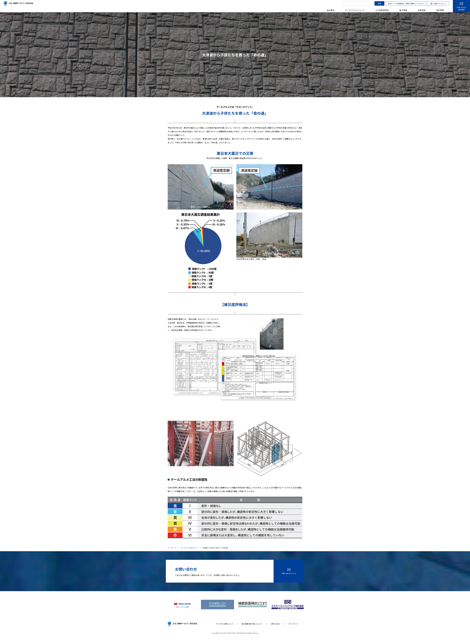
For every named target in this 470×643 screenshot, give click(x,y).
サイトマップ (293, 624)
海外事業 (440, 10)
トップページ (172, 548)
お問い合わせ (275, 624)
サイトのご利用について (224, 624)
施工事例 (403, 10)
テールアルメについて (355, 10)
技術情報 (422, 10)
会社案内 (331, 10)
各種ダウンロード (440, 3)
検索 (379, 3)
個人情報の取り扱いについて (252, 624)
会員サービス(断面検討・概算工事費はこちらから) (406, 3)
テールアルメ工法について (189, 548)
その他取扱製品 (382, 10)
